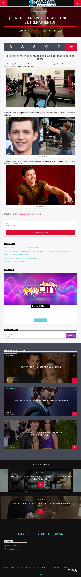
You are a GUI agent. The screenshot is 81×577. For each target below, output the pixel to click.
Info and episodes (40, 320)
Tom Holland (36, 214)
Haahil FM (36, 31)
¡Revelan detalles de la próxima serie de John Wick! (41, 400)
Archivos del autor (40, 232)
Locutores (55, 567)
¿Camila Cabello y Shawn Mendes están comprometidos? (41, 433)
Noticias (28, 567)
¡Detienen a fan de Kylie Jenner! (15, 262)
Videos (46, 567)
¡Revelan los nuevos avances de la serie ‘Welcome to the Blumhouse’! (41, 477)
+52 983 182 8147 (13, 549)
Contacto (65, 567)
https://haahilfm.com (14, 546)
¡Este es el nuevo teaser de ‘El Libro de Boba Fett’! (23, 248)
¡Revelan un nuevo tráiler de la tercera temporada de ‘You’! (41, 504)
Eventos (37, 567)
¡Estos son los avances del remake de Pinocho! (21, 258)
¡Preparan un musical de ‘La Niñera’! (17, 255)
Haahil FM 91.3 (23, 214)
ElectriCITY (9, 334)
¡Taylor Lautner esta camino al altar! (41, 367)
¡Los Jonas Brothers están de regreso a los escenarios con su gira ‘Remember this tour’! (37, 251)
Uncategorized (40, 13)
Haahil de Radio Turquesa (40, 534)
